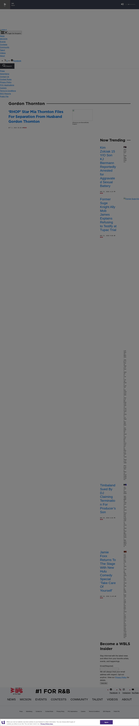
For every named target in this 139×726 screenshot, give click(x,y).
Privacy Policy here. (46, 724)
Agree (106, 722)
